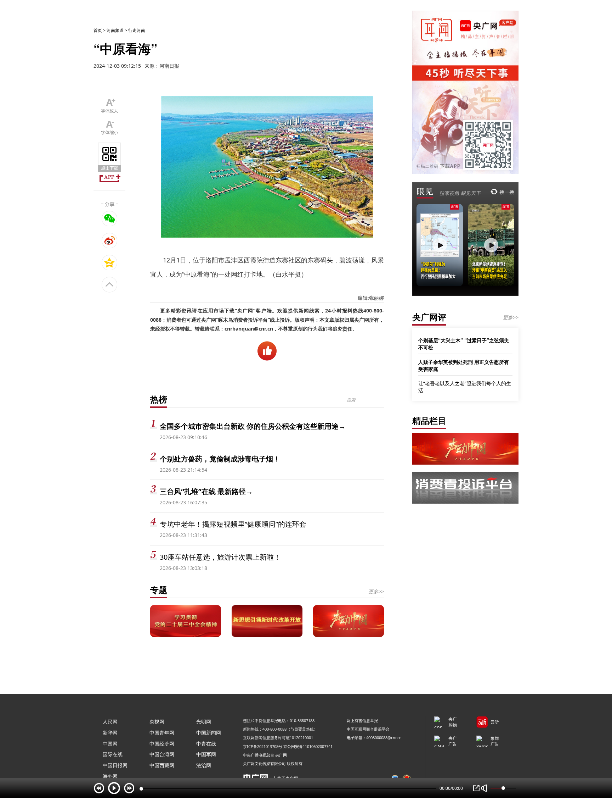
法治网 (203, 765)
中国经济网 (161, 743)
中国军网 (206, 754)
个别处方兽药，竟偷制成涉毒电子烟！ (220, 459)
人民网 (110, 721)
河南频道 (115, 30)
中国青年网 (161, 732)
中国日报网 (115, 765)
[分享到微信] (110, 218)
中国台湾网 (161, 754)
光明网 (203, 721)
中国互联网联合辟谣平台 (368, 729)
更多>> (376, 591)
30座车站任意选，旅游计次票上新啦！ (220, 557)
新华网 (110, 732)
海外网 (110, 776)
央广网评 (429, 317)
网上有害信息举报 (362, 720)
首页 (98, 30)
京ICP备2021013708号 (262, 746)
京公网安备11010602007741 (308, 746)
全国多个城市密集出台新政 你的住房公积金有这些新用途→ (253, 426)
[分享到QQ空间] (110, 262)
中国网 (110, 743)
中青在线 (206, 743)
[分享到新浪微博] (110, 240)
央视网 (156, 721)
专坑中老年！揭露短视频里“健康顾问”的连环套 (233, 524)
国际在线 (113, 754)
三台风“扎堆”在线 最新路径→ (206, 491)
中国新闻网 (208, 732)
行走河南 (136, 30)
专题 (158, 589)
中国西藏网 (161, 765)
